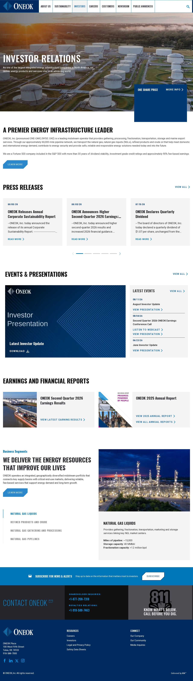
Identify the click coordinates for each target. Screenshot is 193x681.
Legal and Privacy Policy (78, 645)
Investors (79, 6)
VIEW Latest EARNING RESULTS (61, 419)
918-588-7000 (10, 653)
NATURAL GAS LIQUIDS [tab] (24, 513)
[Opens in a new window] (160, 602)
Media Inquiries (137, 645)
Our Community (138, 640)
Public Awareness (143, 6)
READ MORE (14, 239)
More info (173, 89)
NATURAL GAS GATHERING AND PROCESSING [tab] (36, 530)
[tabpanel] (144, 504)
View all (181, 187)
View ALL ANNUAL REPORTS (154, 422)
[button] (120, 253)
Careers (93, 6)
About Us (46, 6)
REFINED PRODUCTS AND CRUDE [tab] (29, 522)
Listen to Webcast (146, 329)
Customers (108, 6)
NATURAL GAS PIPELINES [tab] (25, 539)
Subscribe (153, 576)
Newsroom (123, 6)
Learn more (15, 164)
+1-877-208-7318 (79, 599)
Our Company (137, 636)
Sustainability (63, 6)
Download (17, 351)
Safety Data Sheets (76, 649)
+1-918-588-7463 (79, 610)
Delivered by (178, 673)
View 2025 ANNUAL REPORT (154, 416)
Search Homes (188, 6)
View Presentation (146, 309)
